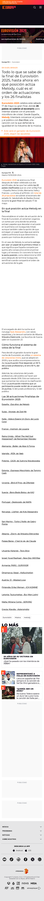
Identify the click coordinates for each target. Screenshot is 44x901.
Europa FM (6, 62)
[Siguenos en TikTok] (11, 860)
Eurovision (16, 62)
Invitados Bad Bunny (9, 3)
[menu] (40, 7)
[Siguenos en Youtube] (4, 860)
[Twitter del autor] (13, 173)
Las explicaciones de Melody (13, 39)
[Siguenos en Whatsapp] (39, 860)
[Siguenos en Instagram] (18, 860)
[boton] (32, 827)
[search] (34, 7)
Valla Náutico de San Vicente (12, 1)
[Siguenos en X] (32, 860)
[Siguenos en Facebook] (25, 860)
